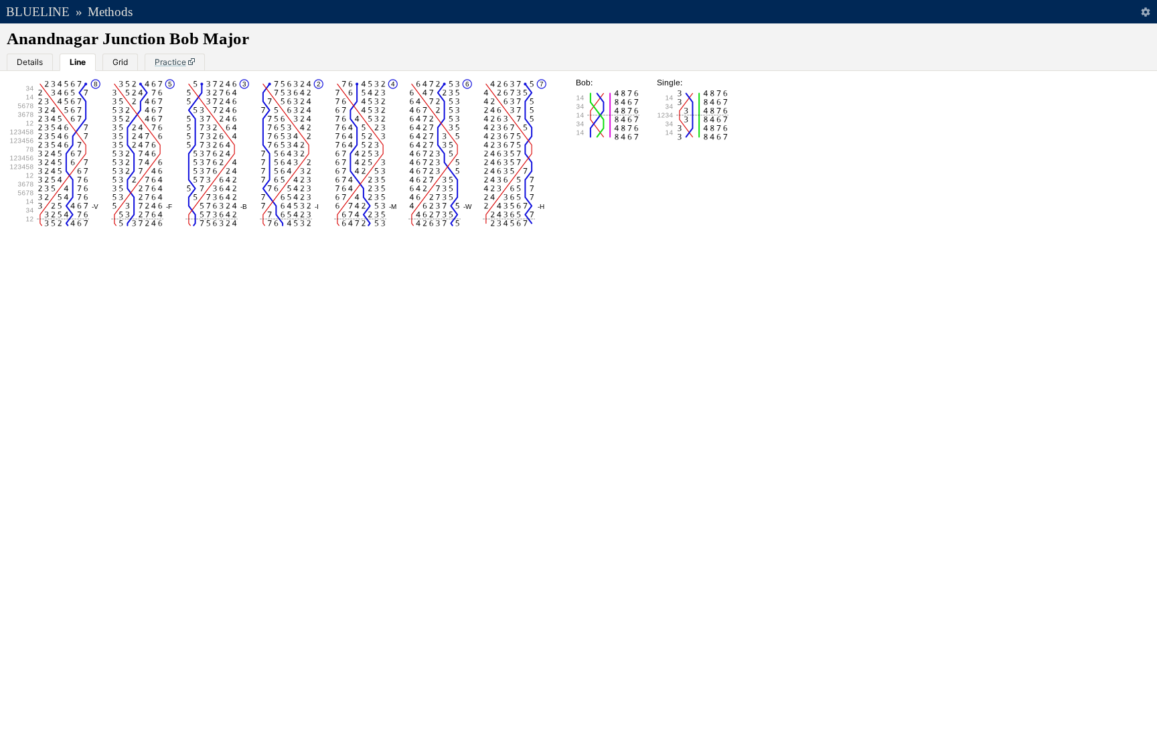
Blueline (38, 12)
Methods (110, 12)
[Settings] (1145, 11)
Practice (170, 62)
